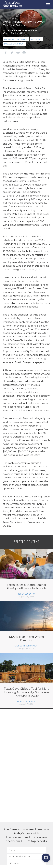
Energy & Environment (16, 39)
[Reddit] (18, 52)
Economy (36, 39)
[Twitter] (12, 52)
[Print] (24, 52)
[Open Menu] (48, 4)
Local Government (14, 44)
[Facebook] (6, 52)
